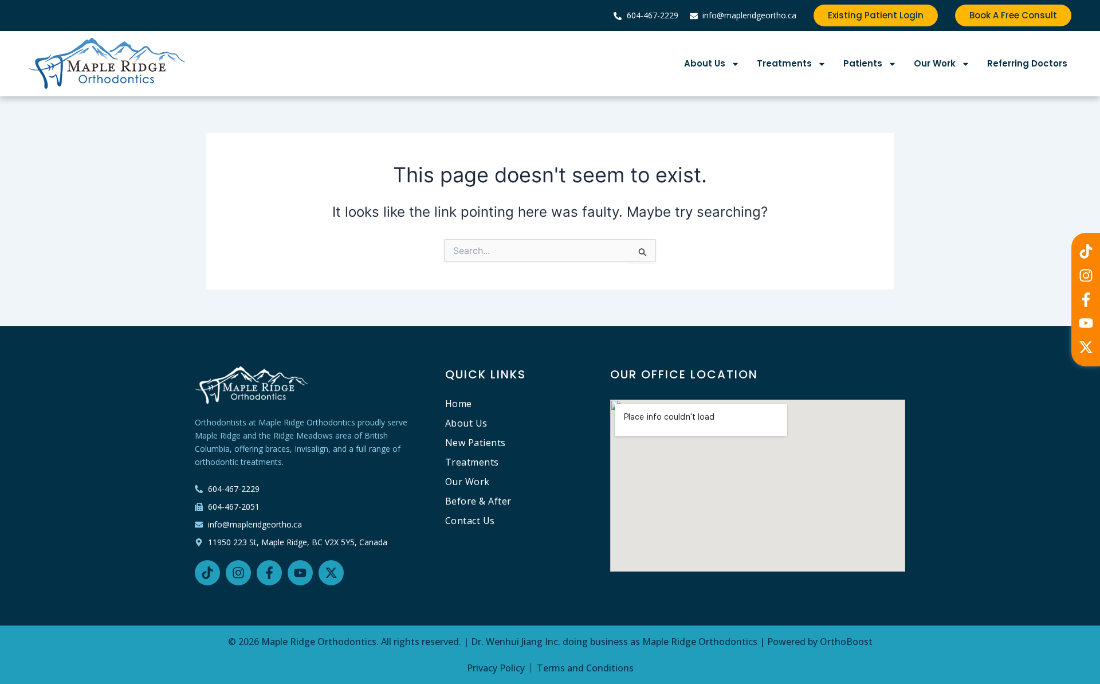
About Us (704, 63)
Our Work (935, 63)
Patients (862, 63)
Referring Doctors (1027, 63)
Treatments (784, 63)
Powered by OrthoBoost (820, 641)
